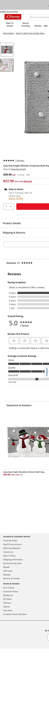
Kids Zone (7, 610)
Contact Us (8, 552)
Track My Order (10, 540)
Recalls (6, 567)
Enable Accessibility (9, 11)
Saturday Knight (18, 169)
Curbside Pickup (10, 591)
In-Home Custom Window (14, 614)
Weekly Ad (8, 595)
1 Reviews (19, 160)
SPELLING (27, 181)
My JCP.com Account (12, 544)
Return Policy (9, 555)
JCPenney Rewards (11, 548)
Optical (6, 606)
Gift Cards (7, 571)
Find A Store (8, 587)
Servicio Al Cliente (11, 578)
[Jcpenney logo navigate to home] (12, 16)
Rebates (7, 574)
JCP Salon (7, 599)
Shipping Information (13, 559)
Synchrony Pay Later (12, 563)
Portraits (7, 603)
